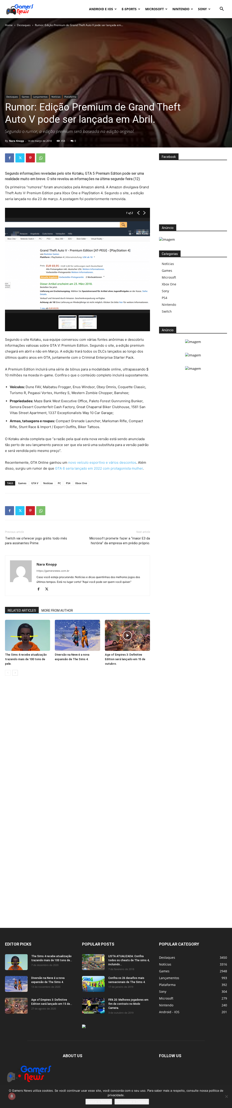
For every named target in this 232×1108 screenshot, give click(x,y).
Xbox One (81, 483)
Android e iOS (101, 9)
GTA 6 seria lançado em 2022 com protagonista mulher (99, 468)
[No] (226, 1096)
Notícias (55, 96)
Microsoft (154, 9)
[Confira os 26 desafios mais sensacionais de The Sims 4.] (93, 984)
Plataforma (70, 96)
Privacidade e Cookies (131, 1101)
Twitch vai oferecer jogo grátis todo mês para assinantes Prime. (36, 540)
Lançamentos (40, 96)
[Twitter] (19, 157)
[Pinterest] (30, 157)
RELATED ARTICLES (22, 610)
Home (9, 25)
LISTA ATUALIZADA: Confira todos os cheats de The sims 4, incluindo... (129, 960)
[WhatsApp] (40, 157)
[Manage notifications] (11, 1096)
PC (59, 483)
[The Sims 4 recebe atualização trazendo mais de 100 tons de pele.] (27, 635)
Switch (167, 311)
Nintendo (180, 9)
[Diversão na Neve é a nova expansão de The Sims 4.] (77, 635)
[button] (221, 9)
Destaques (24, 25)
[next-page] (15, 673)
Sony (202, 9)
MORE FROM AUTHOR (57, 610)
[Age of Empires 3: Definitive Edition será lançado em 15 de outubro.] (127, 635)
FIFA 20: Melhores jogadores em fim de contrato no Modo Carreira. (128, 1004)
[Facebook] (9, 157)
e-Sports (129, 9)
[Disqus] (77, 748)
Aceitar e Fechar (98, 1101)
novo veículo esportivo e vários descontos (102, 462)
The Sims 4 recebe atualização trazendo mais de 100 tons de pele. (26, 659)
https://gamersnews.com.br (52, 570)
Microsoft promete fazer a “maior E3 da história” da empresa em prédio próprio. (119, 540)
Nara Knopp (16, 140)
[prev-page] (8, 673)
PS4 (68, 483)
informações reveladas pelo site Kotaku (51, 173)
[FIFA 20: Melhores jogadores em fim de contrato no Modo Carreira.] (93, 1006)
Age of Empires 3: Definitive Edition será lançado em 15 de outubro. (125, 659)
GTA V (34, 483)
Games (25, 96)
